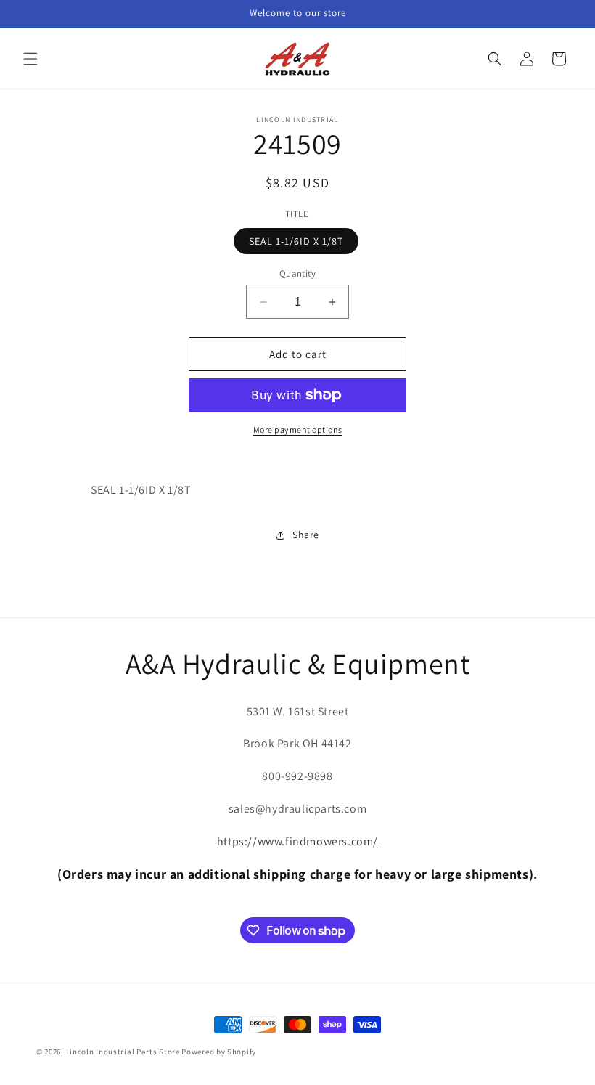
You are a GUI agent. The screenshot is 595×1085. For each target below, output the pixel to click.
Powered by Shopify (218, 1052)
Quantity (297, 273)
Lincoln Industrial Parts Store (123, 1052)
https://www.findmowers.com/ (297, 841)
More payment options (297, 429)
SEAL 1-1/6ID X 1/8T (296, 241)
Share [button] (305, 534)
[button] (30, 59)
